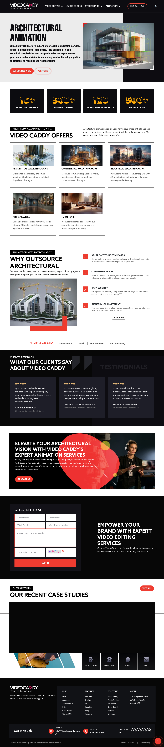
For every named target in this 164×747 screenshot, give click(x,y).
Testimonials (67, 704)
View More (119, 318)
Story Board (112, 707)
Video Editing (52, 6)
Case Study (67, 711)
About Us (66, 700)
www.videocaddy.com (25, 743)
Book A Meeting (117, 343)
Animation (111, 6)
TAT (86, 704)
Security (88, 697)
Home (65, 697)
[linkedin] (138, 730)
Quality (88, 700)
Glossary (111, 714)
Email (81, 343)
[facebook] (143, 730)
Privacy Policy (145, 743)
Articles (111, 711)
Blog (87, 711)
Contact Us (24, 479)
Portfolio (88, 714)
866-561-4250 (137, 6)
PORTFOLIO (43, 71)
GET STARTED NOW (22, 71)
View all (146, 588)
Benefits (88, 707)
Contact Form (65, 343)
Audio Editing (74, 6)
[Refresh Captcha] (63, 551)
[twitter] (133, 730)
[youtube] (148, 730)
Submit (45, 563)
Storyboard (92, 6)
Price (64, 707)
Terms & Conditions (127, 743)
